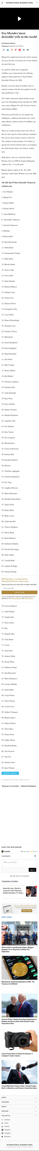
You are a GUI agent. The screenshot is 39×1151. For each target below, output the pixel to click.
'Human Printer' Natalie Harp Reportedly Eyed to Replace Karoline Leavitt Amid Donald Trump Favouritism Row (19, 1021)
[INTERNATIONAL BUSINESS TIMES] (19, 3)
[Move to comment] (28, 50)
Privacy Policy (28, 598)
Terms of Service (16, 598)
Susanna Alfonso (9, 43)
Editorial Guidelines (28, 786)
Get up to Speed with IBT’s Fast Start (25, 905)
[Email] (24, 50)
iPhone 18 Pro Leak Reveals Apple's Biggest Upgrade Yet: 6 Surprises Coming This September (18, 949)
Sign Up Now (27, 910)
